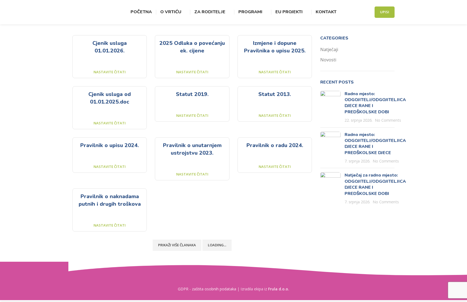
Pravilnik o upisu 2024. (109, 145)
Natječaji (329, 49)
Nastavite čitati (110, 72)
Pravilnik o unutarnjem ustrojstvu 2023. (192, 149)
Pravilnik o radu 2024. (274, 145)
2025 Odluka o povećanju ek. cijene (192, 46)
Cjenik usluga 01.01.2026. (109, 46)
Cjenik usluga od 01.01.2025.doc (109, 98)
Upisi (384, 11)
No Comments (388, 120)
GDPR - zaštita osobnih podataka (207, 288)
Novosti (328, 60)
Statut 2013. (274, 94)
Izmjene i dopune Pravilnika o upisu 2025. (275, 46)
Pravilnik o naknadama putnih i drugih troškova (110, 200)
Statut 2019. (192, 94)
